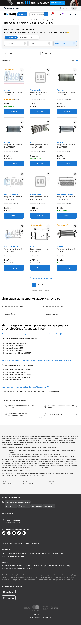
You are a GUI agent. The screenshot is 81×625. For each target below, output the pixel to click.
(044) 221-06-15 (11, 506)
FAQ (62, 553)
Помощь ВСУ (27, 568)
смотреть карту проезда (12, 522)
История (9, 543)
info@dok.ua (9, 513)
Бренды (27, 566)
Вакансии (35, 543)
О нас (4, 543)
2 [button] (38, 284)
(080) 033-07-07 (11, 502)
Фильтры (61, 53)
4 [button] (46, 284)
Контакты (28, 543)
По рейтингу (8, 53)
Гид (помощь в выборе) (38, 566)
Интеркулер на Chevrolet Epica (13, 307)
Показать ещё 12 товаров (42, 278)
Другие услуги (54, 553)
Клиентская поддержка (9, 556)
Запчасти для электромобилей (12, 568)
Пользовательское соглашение (39, 553)
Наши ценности (18, 543)
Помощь (21, 556)
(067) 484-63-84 (37, 506)
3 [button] (42, 284)
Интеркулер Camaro (9, 314)
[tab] (15, 43)
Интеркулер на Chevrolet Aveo (54, 307)
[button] (22, 14)
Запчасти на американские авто (58, 566)
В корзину (14, 111)
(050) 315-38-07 (24, 506)
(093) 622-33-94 (49, 506)
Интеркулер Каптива (50, 314)
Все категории (6, 566)
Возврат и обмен (21, 553)
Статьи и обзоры (18, 566)
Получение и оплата (8, 553)
